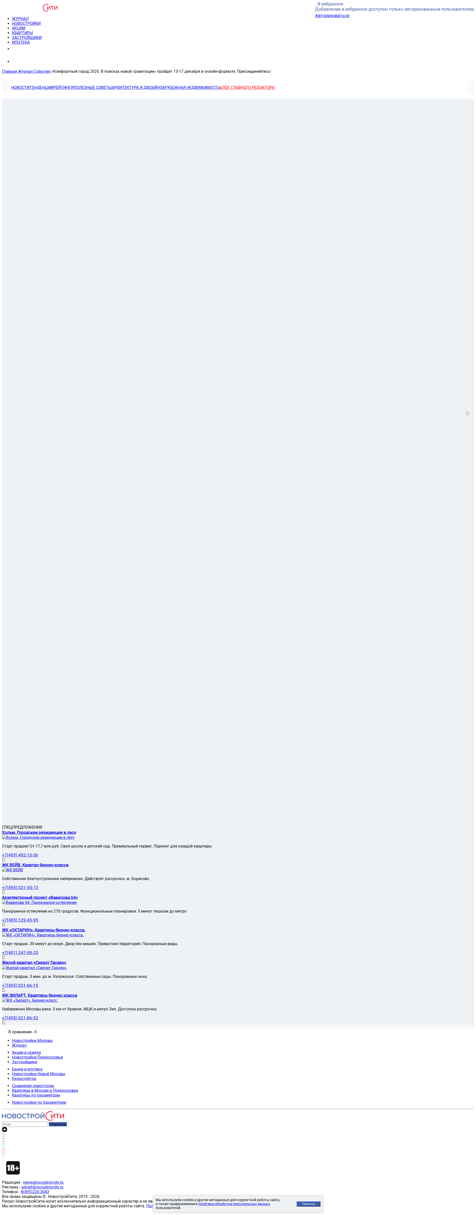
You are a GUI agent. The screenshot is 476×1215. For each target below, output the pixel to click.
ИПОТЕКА (21, 42)
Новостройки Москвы (32, 1040)
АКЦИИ (18, 28)
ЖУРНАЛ (20, 18)
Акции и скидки (26, 1052)
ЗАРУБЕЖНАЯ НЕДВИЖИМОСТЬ (190, 87)
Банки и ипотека (27, 1069)
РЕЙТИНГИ (63, 87)
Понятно (308, 1204)
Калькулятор (24, 1078)
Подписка (57, 1124)
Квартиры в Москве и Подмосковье (45, 1090)
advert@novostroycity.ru (42, 1187)
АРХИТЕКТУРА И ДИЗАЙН (136, 87)
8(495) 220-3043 (30, 48)
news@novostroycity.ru (43, 1182)
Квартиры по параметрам (36, 1095)
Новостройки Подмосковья (37, 1057)
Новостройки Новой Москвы (38, 1073)
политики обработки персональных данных (234, 1204)
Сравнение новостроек (33, 1085)
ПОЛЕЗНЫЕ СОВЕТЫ (93, 87)
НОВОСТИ (20, 87)
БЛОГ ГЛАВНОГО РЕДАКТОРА (247, 87)
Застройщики (24, 1062)
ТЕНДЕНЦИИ (41, 87)
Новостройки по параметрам (39, 1102)
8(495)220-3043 (35, 1191)
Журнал (19, 1045)
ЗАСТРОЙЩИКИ (27, 37)
